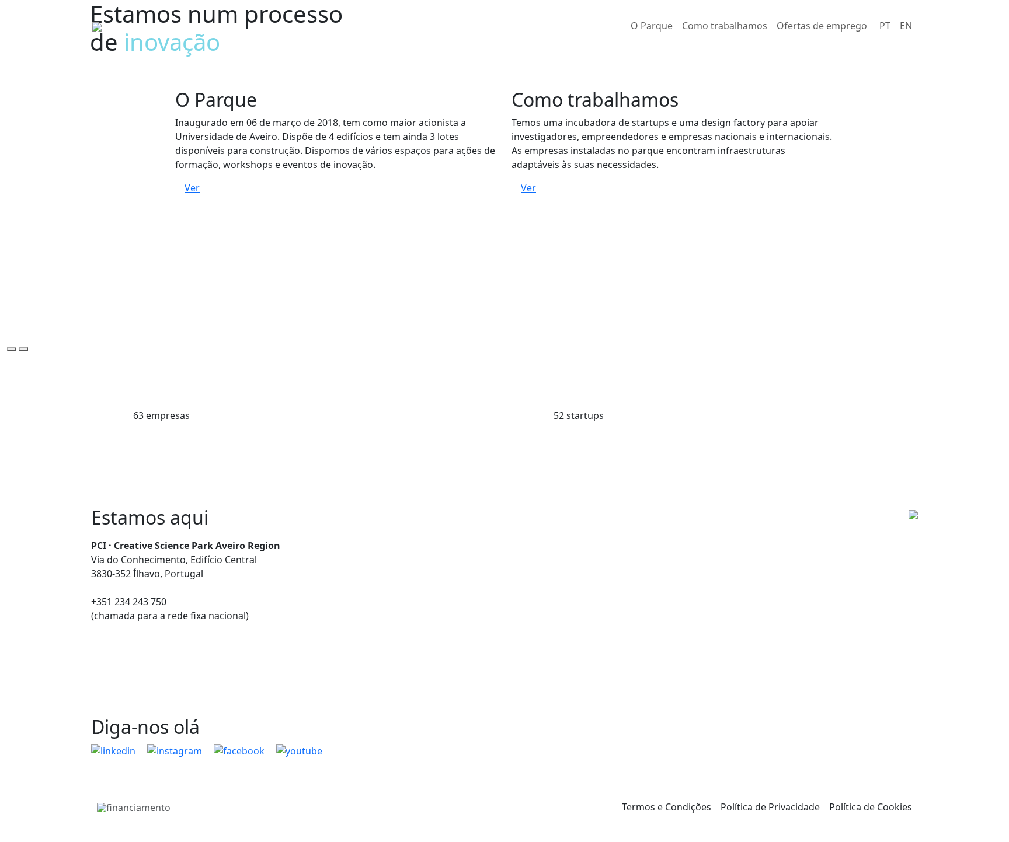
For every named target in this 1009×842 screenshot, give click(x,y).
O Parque (652, 25)
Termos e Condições (666, 807)
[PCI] (97, 26)
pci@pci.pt (114, 587)
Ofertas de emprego (822, 25)
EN (906, 25)
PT (884, 25)
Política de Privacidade (770, 807)
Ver (192, 187)
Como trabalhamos (724, 25)
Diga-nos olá (145, 726)
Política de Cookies (870, 807)
